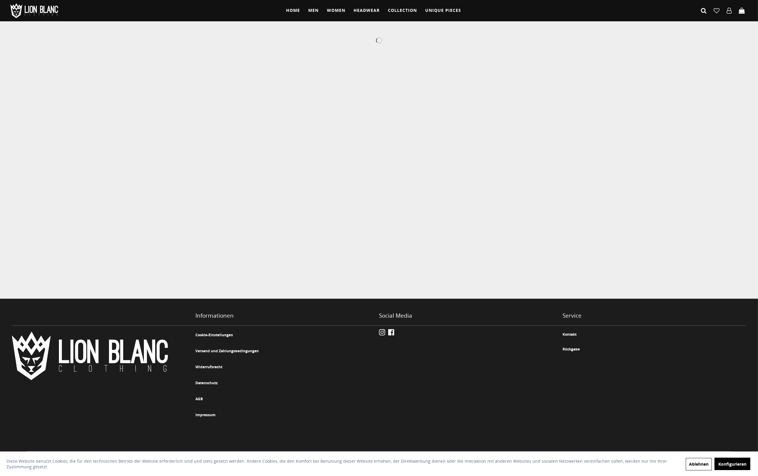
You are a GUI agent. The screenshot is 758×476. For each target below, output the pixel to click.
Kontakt (569, 334)
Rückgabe (571, 349)
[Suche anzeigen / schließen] (703, 10)
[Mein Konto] (729, 10)
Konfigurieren (732, 464)
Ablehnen (699, 464)
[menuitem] (293, 10)
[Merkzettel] (716, 10)
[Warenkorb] (742, 10)
